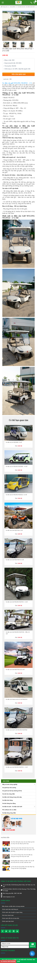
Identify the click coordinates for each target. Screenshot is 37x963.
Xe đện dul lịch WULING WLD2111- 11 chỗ (16, 494)
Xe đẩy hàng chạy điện (9, 813)
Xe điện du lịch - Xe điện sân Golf (26, 6)
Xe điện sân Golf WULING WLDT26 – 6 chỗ (17, 602)
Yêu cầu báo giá (19, 74)
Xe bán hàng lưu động (9, 803)
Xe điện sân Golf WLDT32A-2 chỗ (14, 530)
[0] (34, 3)
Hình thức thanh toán (8, 915)
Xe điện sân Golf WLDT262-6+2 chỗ (15, 559)
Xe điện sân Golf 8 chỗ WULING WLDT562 (16, 730)
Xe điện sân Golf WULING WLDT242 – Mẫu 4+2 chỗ (18, 632)
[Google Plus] (10, 931)
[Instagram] (13, 931)
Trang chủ (4, 6)
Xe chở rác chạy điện (8, 794)
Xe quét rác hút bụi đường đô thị (12, 790)
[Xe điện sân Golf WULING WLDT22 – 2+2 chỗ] (18, 25)
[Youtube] (17, 931)
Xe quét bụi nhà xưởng (9, 787)
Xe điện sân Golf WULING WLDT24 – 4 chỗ (17, 767)
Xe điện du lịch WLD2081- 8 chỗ (14, 442)
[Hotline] (31, 3)
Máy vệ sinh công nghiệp (9, 784)
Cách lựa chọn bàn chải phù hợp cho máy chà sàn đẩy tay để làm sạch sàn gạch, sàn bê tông (23, 849)
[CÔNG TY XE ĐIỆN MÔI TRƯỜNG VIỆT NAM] (18, 2)
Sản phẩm (12, 6)
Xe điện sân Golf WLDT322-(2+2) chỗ (15, 669)
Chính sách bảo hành (8, 921)
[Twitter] (6, 931)
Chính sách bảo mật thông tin (10, 909)
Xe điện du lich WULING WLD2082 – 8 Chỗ (16, 466)
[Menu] (3, 2)
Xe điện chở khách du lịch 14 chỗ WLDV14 (16, 699)
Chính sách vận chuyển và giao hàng (12, 912)
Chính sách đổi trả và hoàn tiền (10, 918)
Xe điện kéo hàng (7, 800)
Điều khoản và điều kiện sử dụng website (13, 906)
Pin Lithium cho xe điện (9, 809)
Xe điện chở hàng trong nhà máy (12, 797)
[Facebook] (2, 931)
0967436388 (10, 830)
